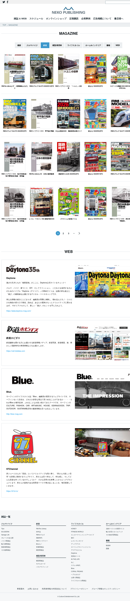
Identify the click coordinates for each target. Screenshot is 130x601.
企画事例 (85, 18)
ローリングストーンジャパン (81, 547)
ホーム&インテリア (93, 45)
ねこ (72, 562)
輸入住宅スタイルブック (114, 531)
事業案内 (20, 588)
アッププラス (75, 544)
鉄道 (45, 45)
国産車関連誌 (5, 547)
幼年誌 (38, 531)
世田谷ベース (75, 556)
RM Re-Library (41, 528)
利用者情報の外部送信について (54, 588)
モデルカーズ (40, 564)
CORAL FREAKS (77, 571)
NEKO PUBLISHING (68, 10)
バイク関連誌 (5, 541)
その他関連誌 (5, 550)
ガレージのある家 (7, 538)
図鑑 (107, 548)
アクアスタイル (76, 550)
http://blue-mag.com (14, 414)
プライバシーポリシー (79, 588)
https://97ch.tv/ (12, 491)
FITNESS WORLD (77, 531)
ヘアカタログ (75, 574)
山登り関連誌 (75, 577)
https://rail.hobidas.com (15, 351)
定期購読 (73, 18)
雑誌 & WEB (20, 18)
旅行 (72, 538)
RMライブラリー (42, 541)
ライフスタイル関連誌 (78, 580)
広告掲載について (102, 18)
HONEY (74, 528)
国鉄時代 (39, 538)
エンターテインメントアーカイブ (82, 535)
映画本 (108, 545)
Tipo (2, 528)
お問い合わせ (33, 588)
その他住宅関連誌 (112, 535)
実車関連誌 (40, 547)
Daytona (74, 553)
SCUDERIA (5, 531)
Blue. (73, 568)
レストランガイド (77, 541)
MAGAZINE (13, 25)
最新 (19, 45)
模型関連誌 (40, 550)
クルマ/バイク (32, 45)
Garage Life (5, 535)
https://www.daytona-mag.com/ (18, 311)
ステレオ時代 (75, 565)
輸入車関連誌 (5, 544)
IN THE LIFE (75, 559)
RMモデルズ (40, 535)
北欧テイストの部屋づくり (115, 528)
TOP (4, 25)
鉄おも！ (39, 544)
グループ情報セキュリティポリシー (106, 588)
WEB (118, 45)
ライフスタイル (73, 45)
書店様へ (118, 18)
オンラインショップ (56, 18)
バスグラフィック (42, 567)
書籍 (108, 45)
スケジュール (36, 18)
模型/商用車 (57, 45)
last (79, 233)
